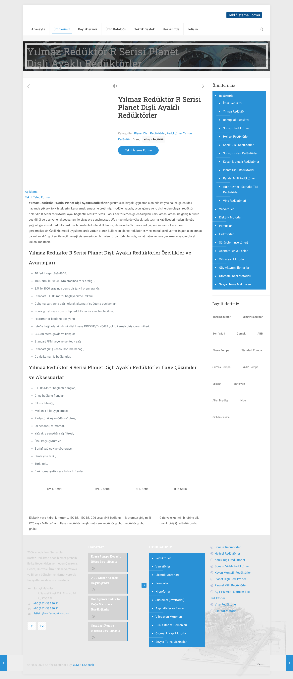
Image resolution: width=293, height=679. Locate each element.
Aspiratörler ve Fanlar (233, 251)
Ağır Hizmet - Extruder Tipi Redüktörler (240, 189)
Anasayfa (232, 48)
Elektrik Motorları (230, 217)
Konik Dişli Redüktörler (238, 145)
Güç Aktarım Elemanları (235, 267)
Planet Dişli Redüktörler (246, 54)
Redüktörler (254, 48)
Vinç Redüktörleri (234, 201)
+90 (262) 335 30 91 (46, 608)
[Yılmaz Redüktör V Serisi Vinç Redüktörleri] (281, 663)
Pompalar (225, 226)
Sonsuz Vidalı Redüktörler (240, 153)
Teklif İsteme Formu (244, 15)
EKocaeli (88, 665)
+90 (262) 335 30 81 (46, 603)
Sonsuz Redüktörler (236, 128)
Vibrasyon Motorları (232, 259)
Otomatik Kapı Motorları (235, 276)
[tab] (115, 192)
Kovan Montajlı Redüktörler (241, 161)
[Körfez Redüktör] (45, 14)
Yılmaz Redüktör (154, 139)
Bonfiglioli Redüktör (236, 120)
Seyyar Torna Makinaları (235, 284)
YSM (76, 665)
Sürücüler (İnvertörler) (233, 242)
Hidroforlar (226, 234)
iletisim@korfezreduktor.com (51, 613)
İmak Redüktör (232, 103)
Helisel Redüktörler (236, 136)
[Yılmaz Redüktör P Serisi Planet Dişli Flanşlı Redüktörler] (11, 663)
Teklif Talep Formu (37, 197)
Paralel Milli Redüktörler (239, 178)
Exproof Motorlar (226, 611)
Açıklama (31, 192)
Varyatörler (226, 209)
